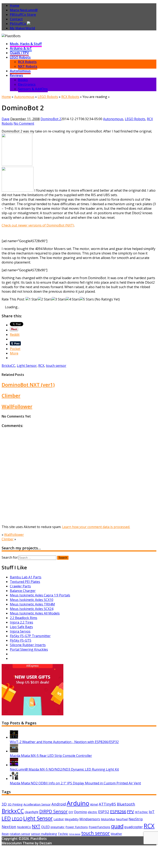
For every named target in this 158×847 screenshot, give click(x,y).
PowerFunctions (99, 827)
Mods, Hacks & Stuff (26, 43)
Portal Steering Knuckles (29, 649)
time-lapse (74, 834)
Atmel (94, 804)
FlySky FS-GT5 (20, 640)
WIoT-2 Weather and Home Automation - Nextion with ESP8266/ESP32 (64, 742)
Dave (5, 119)
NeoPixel (122, 819)
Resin (5, 834)
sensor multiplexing (44, 834)
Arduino (78, 803)
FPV (130, 811)
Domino (80, 811)
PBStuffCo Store (23, 14)
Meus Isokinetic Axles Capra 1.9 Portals (40, 595)
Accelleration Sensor (37, 804)
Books (23, 80)
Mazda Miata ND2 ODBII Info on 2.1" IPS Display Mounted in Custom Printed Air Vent (75, 783)
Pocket (15, 348)
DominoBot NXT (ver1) (28, 384)
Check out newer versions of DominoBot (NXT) (38, 225)
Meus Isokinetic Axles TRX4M (32, 604)
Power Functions (76, 827)
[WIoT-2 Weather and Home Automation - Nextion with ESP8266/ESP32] (14, 737)
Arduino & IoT (21, 48)
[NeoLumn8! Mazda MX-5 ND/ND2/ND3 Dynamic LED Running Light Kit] (14, 765)
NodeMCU (24, 827)
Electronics (27, 84)
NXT (36, 826)
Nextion (9, 826)
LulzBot (58, 819)
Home (14, 5)
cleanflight (31, 812)
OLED (45, 826)
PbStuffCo (18, 23)
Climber (11, 395)
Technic (63, 834)
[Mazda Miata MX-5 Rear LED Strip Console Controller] (14, 751)
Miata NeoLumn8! (24, 10)
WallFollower (17, 406)
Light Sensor (27, 365)
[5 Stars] (87, 299)
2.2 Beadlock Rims (23, 618)
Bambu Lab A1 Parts (25, 577)
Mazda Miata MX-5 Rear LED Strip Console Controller (51, 755)
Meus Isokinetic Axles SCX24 (31, 608)
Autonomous (20, 71)
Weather (116, 834)
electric (92, 812)
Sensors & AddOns (33, 89)
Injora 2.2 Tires (21, 622)
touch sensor (56, 365)
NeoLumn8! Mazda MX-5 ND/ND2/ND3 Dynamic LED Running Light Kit (64, 769)
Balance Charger (23, 590)
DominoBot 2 (51, 119)
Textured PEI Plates (25, 581)
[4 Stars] (73, 299)
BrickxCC (8, 365)
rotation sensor (20, 834)
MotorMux (108, 819)
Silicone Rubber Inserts (28, 645)
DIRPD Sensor (53, 811)
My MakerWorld (22, 28)
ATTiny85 (107, 804)
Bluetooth (126, 804)
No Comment (24, 123)
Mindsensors (89, 819)
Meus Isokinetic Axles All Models (35, 613)
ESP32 (103, 811)
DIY (71, 812)
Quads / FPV (19, 53)
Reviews (16, 75)
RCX (41, 365)
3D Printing (15, 804)
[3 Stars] (59, 299)
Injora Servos (20, 631)
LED (6, 818)
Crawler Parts (20, 586)
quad (117, 826)
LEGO (17, 819)
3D (4, 804)
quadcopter (133, 826)
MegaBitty (72, 819)
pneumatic (58, 827)
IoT (152, 811)
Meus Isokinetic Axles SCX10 (31, 599)
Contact (16, 19)
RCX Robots (27, 62)
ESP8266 (118, 811)
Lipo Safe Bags (21, 627)
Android (58, 804)
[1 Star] (32, 299)
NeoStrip (136, 819)
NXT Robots (27, 66)
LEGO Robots (20, 57)
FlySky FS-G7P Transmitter (30, 636)
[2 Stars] (45, 299)
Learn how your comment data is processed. (96, 527)
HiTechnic (141, 812)
